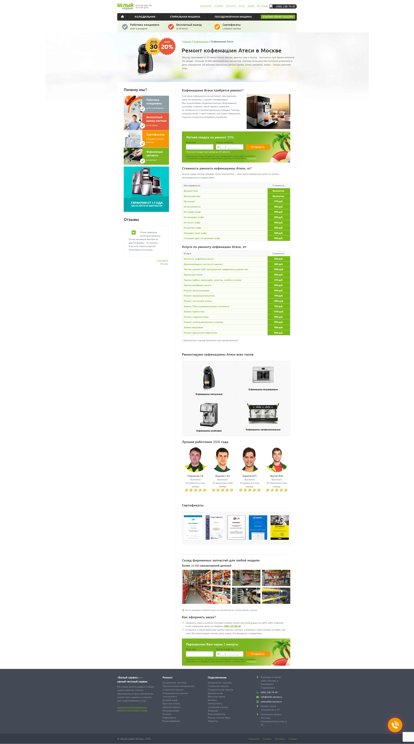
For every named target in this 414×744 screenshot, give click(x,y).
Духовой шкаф (170, 700)
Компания (254, 738)
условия (218, 6)
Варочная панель (171, 703)
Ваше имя (191, 142)
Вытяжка (212, 700)
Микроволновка (171, 710)
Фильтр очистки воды (219, 717)
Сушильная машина (218, 707)
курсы (242, 6)
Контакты (280, 738)
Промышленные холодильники (179, 686)
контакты (231, 6)
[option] (149, 247)
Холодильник (145, 16)
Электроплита (170, 696)
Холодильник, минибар (174, 682)
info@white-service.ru (271, 696)
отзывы (264, 6)
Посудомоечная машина (233, 16)
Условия (267, 738)
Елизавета (162, 260)
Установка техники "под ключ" (278, 17)
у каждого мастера (232, 26)
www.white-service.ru (271, 701)
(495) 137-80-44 (232, 626)
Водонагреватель (171, 720)
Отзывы (293, 738)
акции (251, 6)
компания (205, 6)
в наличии (154, 155)
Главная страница (124, 16)
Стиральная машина (185, 16)
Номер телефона (224, 142)
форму (254, 622)
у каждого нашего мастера (155, 138)
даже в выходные (144, 26)
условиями (251, 158)
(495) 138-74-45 (285, 6)
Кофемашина (201, 41)
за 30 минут (189, 26)
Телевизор (213, 710)
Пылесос (167, 714)
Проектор (213, 720)
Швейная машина (172, 707)
